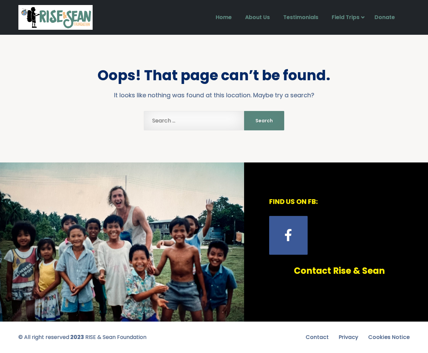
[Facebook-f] (288, 235)
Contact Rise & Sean (339, 271)
